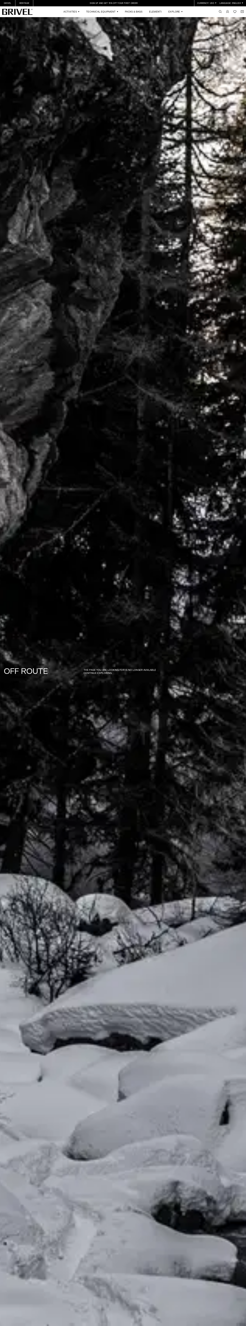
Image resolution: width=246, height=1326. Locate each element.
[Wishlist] (235, 11)
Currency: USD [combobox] (205, 3)
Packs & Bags (133, 11)
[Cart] (242, 11)
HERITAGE (24, 3)
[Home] (17, 12)
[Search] (220, 11)
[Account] (227, 11)
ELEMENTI (155, 11)
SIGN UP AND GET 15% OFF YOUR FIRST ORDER (114, 3)
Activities (70, 11)
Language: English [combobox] (230, 3)
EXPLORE (174, 11)
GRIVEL (7, 3)
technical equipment (101, 11)
